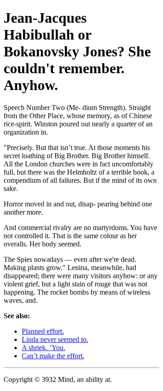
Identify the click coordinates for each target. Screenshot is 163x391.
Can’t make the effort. (53, 356)
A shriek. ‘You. (43, 347)
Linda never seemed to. (55, 339)
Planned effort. (43, 331)
